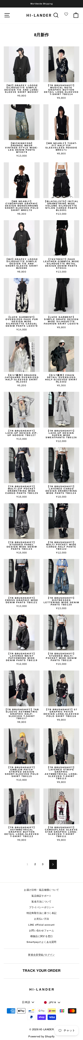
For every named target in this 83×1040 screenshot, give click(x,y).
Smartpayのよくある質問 (41, 942)
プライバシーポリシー (41, 907)
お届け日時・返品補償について (41, 889)
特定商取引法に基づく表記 (42, 913)
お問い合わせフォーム (41, 930)
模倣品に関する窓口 (41, 936)
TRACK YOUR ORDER (42, 970)
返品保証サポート (41, 895)
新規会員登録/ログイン (41, 954)
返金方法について (41, 901)
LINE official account (41, 924)
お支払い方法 (41, 918)
